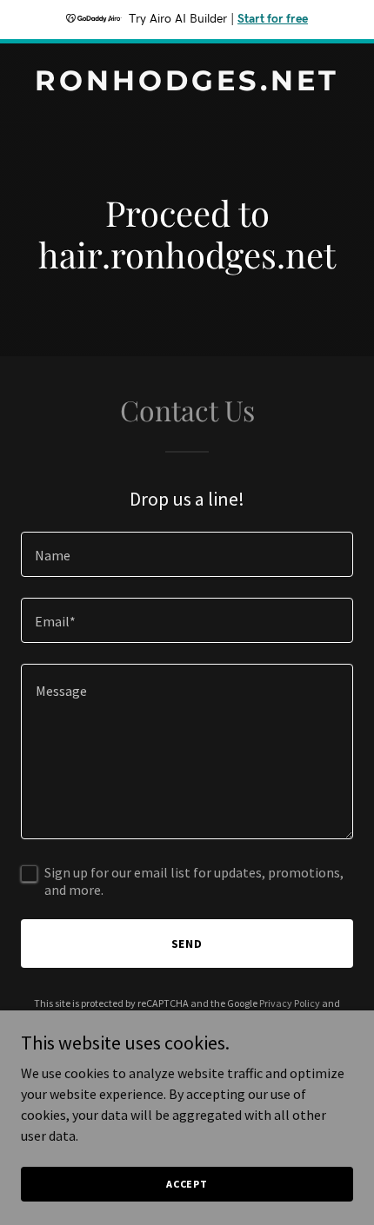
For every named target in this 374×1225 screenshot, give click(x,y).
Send (187, 943)
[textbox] (187, 554)
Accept (187, 1183)
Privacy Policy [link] (289, 1003)
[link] (187, 85)
